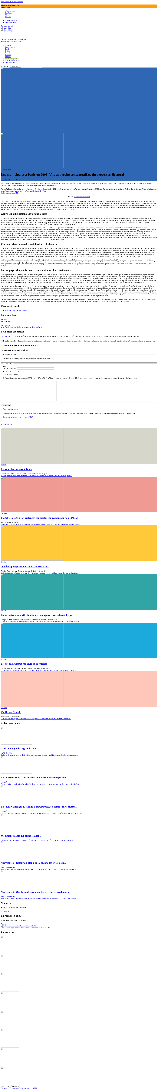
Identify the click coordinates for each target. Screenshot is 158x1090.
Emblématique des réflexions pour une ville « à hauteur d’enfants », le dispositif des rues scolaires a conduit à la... (39, 573)
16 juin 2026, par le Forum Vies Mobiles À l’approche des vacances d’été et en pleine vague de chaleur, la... (37, 840)
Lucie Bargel (5, 180)
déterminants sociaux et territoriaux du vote (61, 183)
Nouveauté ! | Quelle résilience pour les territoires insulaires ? (35, 891)
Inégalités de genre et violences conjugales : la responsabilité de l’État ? (40, 517)
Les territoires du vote (82, 197)
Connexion (6, 417)
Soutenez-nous (16, 41)
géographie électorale (34, 191)
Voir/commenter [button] (29, 345)
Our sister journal (7, 26)
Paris (44, 191)
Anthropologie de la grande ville (18, 748)
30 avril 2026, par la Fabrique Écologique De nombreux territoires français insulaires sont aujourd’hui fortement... (39, 898)
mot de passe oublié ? (26, 417)
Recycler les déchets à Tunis (16, 469)
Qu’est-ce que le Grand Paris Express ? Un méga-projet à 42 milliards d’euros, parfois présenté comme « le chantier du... (42, 813)
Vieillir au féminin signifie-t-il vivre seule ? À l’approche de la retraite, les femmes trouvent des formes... (36, 719)
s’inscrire (14, 417)
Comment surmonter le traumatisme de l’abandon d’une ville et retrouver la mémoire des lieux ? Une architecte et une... (41, 621)
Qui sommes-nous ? (12, 60)
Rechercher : (5, 66)
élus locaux (10, 191)
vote (24, 191)
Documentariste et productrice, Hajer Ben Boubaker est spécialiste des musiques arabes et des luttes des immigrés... (40, 784)
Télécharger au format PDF (10, 193)
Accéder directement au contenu (12, 2)
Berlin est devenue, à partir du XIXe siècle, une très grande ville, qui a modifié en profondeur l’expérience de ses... (39, 755)
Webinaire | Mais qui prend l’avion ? (21, 835)
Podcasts (4, 513)
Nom (4, 366)
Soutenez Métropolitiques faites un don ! (11, 6)
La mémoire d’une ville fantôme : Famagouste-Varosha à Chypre (37, 615)
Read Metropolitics (11, 59)
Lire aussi (6, 424)
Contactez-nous (10, 62)
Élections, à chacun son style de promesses (24, 663)
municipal (18, 191)
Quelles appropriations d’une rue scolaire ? (25, 566)
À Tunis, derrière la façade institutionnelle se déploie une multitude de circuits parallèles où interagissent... (36, 476)
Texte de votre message (10, 374)
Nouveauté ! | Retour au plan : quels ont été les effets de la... (33, 862)
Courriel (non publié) (10, 368)
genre (3, 191)
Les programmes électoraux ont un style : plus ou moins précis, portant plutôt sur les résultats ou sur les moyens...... (40, 670)
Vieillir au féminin (11, 712)
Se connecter (14, 1088)
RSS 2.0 (35, 1088)
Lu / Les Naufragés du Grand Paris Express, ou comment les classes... (39, 806)
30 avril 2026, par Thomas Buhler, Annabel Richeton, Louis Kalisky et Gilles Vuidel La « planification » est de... (39, 869)
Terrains (3, 465)
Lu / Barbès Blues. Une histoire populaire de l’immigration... (34, 777)
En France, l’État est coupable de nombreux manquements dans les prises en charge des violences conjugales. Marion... (41, 524)
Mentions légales (25, 1088)
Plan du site (5, 1088)
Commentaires (6, 169)
